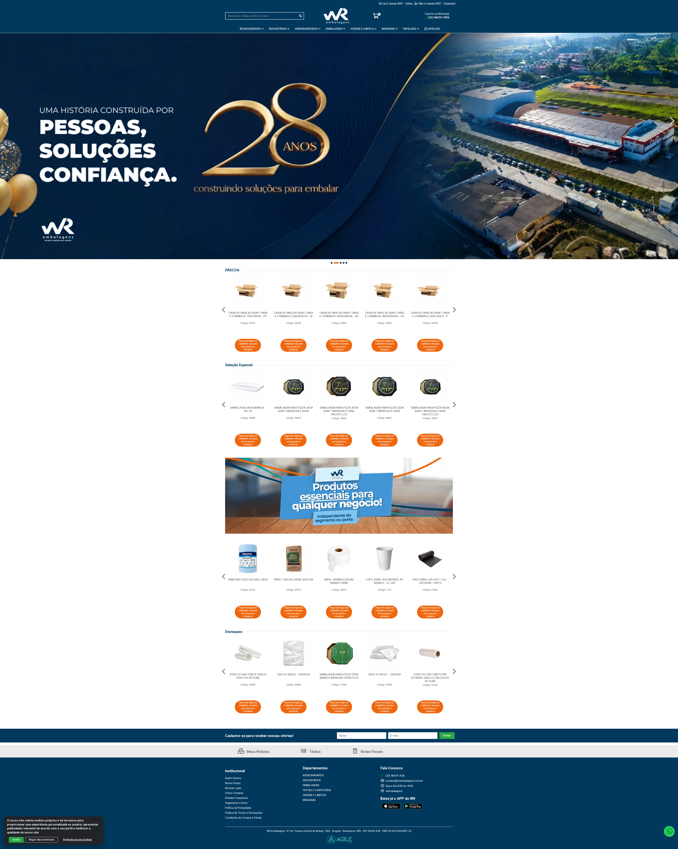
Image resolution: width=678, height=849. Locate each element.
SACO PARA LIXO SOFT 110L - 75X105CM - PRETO (430, 581)
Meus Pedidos (258, 752)
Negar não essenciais (41, 839)
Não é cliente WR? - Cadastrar (437, 3)
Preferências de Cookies (77, 839)
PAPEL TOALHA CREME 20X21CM (293, 579)
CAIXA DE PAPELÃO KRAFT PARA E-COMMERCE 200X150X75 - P (430, 314)
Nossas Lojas (233, 788)
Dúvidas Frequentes (236, 798)
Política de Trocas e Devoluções (243, 812)
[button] (331, 263)
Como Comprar (234, 793)
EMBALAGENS (311, 785)
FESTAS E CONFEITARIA (317, 790)
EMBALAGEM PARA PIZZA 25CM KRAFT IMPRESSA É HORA (384, 409)
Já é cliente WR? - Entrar (397, 3)
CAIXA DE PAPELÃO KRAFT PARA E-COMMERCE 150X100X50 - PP (247, 314)
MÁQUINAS (309, 800)
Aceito (16, 839)
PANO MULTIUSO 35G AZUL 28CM (248, 579)
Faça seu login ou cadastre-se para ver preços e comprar (248, 345)
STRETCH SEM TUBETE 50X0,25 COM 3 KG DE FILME (248, 676)
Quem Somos (233, 778)
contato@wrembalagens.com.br (404, 780)
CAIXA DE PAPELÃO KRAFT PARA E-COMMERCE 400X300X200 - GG (384, 314)
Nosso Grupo (233, 783)
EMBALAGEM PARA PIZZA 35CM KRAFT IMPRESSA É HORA (293, 409)
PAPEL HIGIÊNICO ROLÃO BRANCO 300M (339, 581)
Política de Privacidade (238, 807)
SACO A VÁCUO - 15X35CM (384, 674)
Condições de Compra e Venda (243, 817)
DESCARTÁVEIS (312, 780)
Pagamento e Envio (236, 802)
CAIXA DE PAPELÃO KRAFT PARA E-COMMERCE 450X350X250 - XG (339, 314)
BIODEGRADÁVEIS (313, 775)
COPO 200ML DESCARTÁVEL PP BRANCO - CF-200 (384, 581)
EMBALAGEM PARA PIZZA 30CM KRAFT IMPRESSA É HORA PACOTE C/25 (339, 411)
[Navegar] (6, 121)
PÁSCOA (232, 270)
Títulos (314, 752)
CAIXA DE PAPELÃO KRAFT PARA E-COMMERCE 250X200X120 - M (293, 314)
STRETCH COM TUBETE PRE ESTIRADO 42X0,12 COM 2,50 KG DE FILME (430, 678)
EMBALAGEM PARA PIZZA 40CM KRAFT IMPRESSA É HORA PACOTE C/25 (430, 411)
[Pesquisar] (300, 16)
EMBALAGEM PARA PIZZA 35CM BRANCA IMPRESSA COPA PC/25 (339, 676)
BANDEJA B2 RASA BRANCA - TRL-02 (248, 409)
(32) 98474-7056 (438, 17)
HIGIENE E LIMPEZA (314, 795)
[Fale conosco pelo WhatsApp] (669, 831)
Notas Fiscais (371, 752)
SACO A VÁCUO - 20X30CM (293, 674)
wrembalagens (394, 791)
